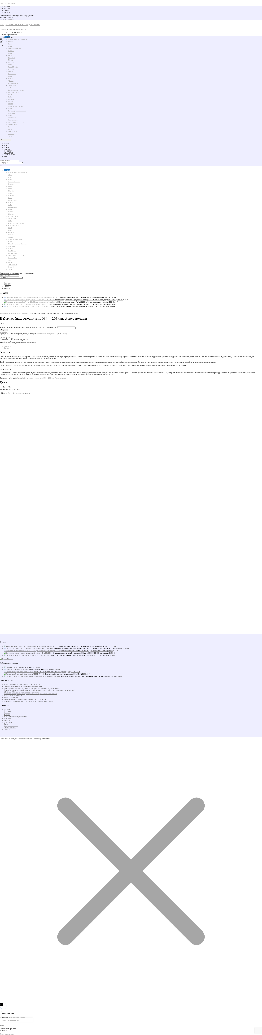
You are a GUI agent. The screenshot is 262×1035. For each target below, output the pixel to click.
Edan (9, 177)
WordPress (46, 739)
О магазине (8, 722)
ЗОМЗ (10, 88)
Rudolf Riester (13, 67)
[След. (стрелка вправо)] (3, 1025)
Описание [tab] (7, 346)
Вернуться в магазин (18, 1017)
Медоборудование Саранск (17, 111)
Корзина (7, 713)
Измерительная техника (16, 90)
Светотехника (13, 120)
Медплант (11, 113)
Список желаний (10, 728)
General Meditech (14, 48)
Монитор (11, 115)
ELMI (10, 179)
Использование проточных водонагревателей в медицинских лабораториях (30, 694)
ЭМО (10, 136)
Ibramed (11, 51)
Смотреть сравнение (7, 1034)
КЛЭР (10, 95)
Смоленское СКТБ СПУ (16, 122)
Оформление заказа (11, 726)
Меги (10, 108)
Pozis (10, 65)
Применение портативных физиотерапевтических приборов (25, 699)
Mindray (11, 62)
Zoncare (11, 69)
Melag (10, 60)
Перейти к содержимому (8, 3)
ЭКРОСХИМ (12, 131)
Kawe (10, 53)
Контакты (7, 6)
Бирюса (10, 78)
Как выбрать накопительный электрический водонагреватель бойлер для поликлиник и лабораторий (39, 690)
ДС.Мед (11, 81)
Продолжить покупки (10, 1020)
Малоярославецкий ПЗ (15, 106)
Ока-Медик (12, 118)
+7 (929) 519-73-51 (6, 17)
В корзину (4, 330)
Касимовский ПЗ (13, 92)
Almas (10, 175)
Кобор (10, 97)
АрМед (10, 71)
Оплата (6, 10)
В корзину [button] (133, 423)
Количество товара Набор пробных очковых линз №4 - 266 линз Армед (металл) (28, 327)
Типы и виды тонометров (13, 695)
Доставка (7, 8)
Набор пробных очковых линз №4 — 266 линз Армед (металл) (44, 378)
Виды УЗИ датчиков (11, 697)
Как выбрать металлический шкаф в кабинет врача (22, 684)
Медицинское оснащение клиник (15, 716)
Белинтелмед (12, 74)
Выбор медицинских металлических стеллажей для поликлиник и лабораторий (32, 688)
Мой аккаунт (8, 718)
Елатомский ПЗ (13, 83)
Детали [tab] (6, 348)
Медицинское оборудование (20, 24)
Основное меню (5, 140)
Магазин (7, 715)
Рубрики (7, 170)
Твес (9, 127)
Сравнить (7, 729)
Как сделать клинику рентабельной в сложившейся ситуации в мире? (28, 701)
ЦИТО (10, 129)
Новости (7, 12)
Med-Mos (11, 58)
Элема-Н (11, 134)
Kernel (10, 55)
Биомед (10, 76)
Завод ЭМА (12, 85)
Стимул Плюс (12, 124)
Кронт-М (11, 99)
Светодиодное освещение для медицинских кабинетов (23, 686)
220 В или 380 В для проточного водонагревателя (21, 692)
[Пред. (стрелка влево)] (1, 1025)
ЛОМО (10, 104)
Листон (10, 101)
